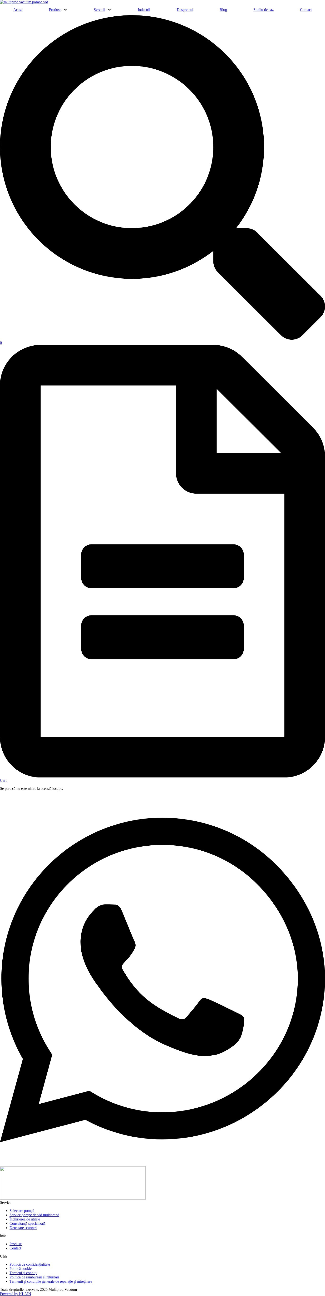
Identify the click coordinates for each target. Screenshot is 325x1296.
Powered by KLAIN (15, 1294)
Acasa (18, 10)
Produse (55, 10)
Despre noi (185, 10)
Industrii (144, 10)
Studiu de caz (263, 10)
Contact (306, 10)
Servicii (99, 10)
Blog (223, 10)
